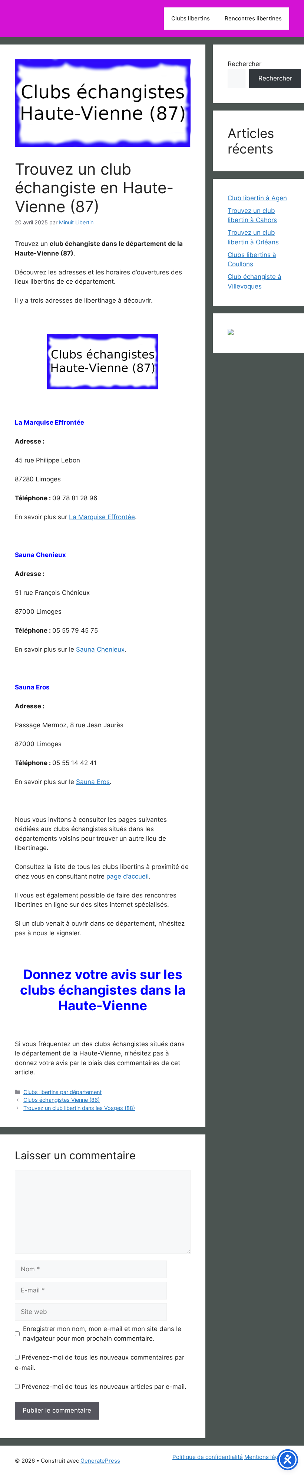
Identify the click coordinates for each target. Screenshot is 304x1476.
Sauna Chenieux (100, 649)
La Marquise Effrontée (102, 517)
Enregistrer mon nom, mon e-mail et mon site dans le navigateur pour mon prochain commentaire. (102, 1333)
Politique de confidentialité (207, 1456)
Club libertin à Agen (257, 198)
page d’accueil (127, 876)
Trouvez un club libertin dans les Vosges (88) (79, 1108)
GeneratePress (100, 1460)
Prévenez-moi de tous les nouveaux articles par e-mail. (104, 1386)
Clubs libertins (190, 18)
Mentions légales (266, 1456)
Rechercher (244, 63)
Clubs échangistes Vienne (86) (61, 1100)
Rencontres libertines (253, 18)
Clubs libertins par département (62, 1092)
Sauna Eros (93, 781)
